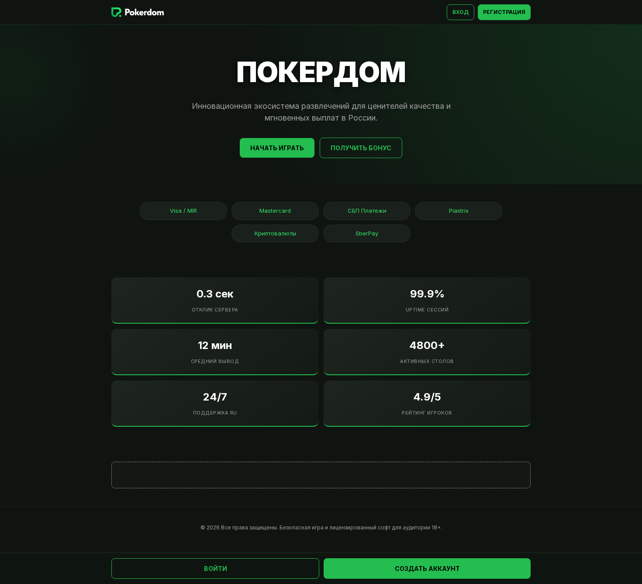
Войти (215, 568)
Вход (460, 12)
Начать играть (277, 148)
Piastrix (459, 210)
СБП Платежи (367, 210)
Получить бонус (361, 148)
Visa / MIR (183, 210)
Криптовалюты (275, 233)
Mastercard (275, 210)
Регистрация (504, 12)
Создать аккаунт (427, 568)
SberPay (367, 233)
